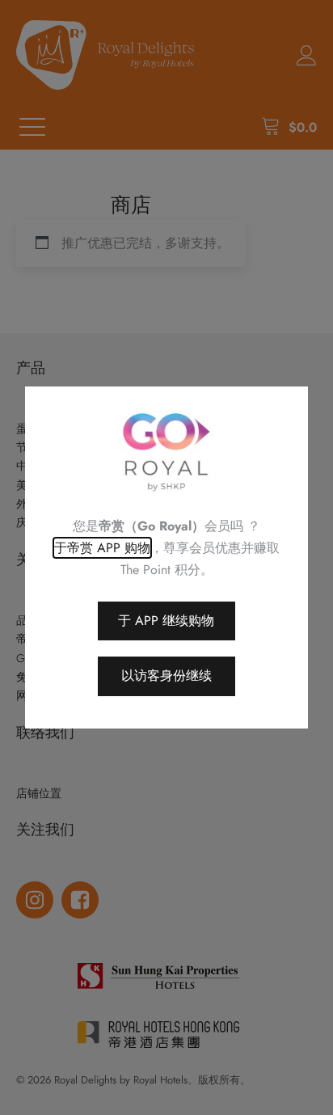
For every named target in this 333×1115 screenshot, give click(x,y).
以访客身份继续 (166, 675)
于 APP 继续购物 (166, 620)
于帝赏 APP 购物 (102, 547)
